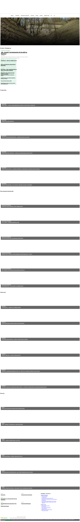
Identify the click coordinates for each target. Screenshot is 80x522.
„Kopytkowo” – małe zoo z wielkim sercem (9, 60)
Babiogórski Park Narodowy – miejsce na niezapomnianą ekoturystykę (17, 153)
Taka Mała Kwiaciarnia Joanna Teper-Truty (8, 503)
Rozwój (3, 407)
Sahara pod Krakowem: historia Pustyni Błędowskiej (13, 408)
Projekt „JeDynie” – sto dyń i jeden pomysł (11, 355)
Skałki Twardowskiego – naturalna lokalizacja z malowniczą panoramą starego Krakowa (21, 168)
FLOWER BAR (44, 500)
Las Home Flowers (44, 497)
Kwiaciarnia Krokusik (5, 506)
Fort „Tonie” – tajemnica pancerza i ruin (10, 222)
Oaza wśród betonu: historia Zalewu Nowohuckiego (13, 323)
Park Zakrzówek (44, 506)
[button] (54, 15)
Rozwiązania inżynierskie (5, 50)
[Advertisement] (7, 36)
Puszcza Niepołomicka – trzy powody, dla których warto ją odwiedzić (17, 184)
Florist (2, 493)
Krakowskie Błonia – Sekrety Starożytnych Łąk (12, 456)
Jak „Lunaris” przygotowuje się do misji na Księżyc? (13, 270)
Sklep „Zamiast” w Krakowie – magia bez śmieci (12, 424)
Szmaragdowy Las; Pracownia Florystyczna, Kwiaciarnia (49, 499)
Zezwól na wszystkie (8, 520)
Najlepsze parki (43, 504)
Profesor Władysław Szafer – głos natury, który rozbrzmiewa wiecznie (17, 488)
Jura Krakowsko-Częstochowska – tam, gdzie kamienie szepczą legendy (17, 472)
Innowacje (4, 306)
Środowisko (3, 71)
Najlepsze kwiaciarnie (44, 495)
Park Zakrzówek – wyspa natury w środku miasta (12, 285)
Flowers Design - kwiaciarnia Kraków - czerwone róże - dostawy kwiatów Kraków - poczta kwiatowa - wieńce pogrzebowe (49, 502)
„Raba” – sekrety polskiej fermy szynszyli (11, 440)
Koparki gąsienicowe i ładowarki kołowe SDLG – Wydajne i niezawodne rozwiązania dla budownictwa (24, 387)
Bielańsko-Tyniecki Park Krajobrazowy (47, 509)
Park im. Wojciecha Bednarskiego (46, 507)
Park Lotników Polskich (45, 510)
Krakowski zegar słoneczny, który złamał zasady (12, 206)
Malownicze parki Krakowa (8, 121)
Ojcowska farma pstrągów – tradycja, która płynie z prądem (15, 339)
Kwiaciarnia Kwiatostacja (26, 503)
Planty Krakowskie (44, 508)
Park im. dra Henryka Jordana (46, 505)
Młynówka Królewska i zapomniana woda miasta (12, 238)
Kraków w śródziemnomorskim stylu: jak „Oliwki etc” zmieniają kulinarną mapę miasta (21, 371)
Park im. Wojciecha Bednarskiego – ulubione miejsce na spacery (16, 137)
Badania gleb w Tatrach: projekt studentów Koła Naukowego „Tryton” (17, 254)
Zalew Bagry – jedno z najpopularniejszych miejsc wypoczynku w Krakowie (18, 105)
